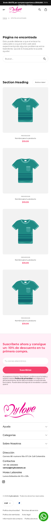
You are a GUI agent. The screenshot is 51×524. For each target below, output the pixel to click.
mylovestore (13, 496)
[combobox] (22, 59)
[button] (6, 10)
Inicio (5, 18)
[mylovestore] (15, 9)
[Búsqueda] (44, 59)
